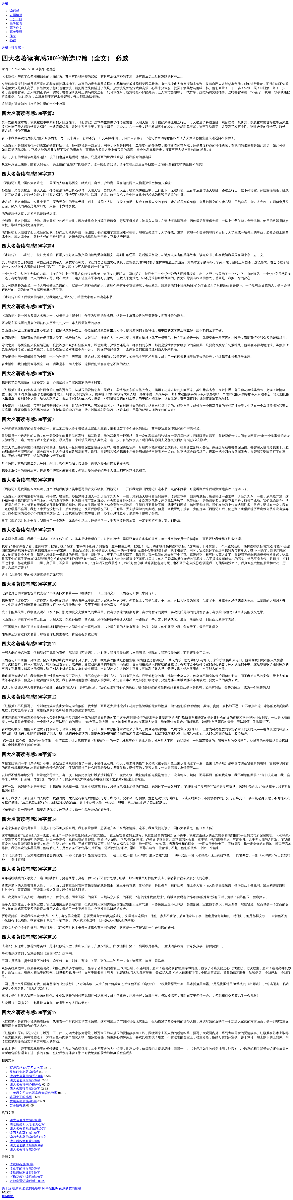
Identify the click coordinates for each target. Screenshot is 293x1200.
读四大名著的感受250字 (26, 1076)
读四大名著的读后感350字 (28, 1137)
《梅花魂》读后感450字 (26, 1176)
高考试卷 (16, 23)
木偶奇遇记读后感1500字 (27, 1181)
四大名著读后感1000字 (25, 1120)
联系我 (17, 1188)
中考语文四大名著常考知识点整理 (33, 1093)
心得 (13, 40)
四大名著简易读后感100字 (28, 1128)
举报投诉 (51, 1188)
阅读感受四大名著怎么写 (27, 1124)
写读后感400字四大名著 (26, 1067)
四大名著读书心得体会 (25, 1084)
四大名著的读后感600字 (26, 1145)
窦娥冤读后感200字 (23, 1101)
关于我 (6, 1188)
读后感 (14, 11)
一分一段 (16, 19)
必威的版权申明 (33, 1188)
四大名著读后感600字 (25, 1088)
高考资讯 (16, 31)
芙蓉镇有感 (18, 1105)
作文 (13, 36)
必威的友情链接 (70, 1188)
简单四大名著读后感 (24, 1072)
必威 (5, 3)
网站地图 (8, 1196)
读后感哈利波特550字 (25, 1172)
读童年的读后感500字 (25, 1168)
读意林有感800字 (21, 1164)
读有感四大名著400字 (25, 1141)
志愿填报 (16, 15)
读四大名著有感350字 (25, 1132)
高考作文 (16, 27)
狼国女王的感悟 (21, 1097)
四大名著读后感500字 (25, 1080)
